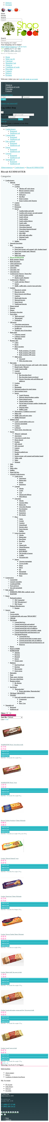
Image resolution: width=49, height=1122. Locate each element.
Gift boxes (13, 322)
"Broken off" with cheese (26, 188)
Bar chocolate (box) (25, 375)
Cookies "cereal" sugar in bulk (9, 1048)
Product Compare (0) (8, 715)
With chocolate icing (25, 361)
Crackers (17, 296)
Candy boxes (19, 476)
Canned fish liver (20, 622)
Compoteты (23, 699)
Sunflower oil (15, 133)
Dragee (12, 310)
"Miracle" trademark (21, 434)
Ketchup (17, 655)
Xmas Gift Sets (14, 472)
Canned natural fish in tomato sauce (26, 626)
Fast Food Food (19, 665)
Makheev (13, 663)
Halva (21, 567)
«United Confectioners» (17, 474)
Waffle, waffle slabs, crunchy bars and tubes (28, 286)
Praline (17, 450)
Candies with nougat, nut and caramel (30, 213)
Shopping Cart (10, 63)
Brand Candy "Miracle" (22, 367)
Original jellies (23, 407)
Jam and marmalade (16, 588)
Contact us (8, 1120)
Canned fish (13, 580)
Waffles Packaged (20, 417)
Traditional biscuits (21, 304)
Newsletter (8, 1090)
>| (7, 1063)
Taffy (11, 464)
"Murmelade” (19, 318)
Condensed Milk (15, 584)
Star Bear (22, 196)
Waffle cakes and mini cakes (23, 415)
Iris (20, 569)
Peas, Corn (22, 703)
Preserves (22, 644)
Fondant (17, 442)
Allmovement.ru (7, 167)
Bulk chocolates (15, 261)
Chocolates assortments (22, 324)
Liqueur (17, 448)
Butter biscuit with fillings (23, 294)
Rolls (16, 348)
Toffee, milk (18, 458)
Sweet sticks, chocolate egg (23, 430)
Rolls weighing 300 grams (27, 355)
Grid (6, 719)
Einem (21, 482)
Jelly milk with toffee (25, 235)
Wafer (16, 460)
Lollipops (18, 428)
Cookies (17, 186)
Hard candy (13, 332)
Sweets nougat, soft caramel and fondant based (29, 456)
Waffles (17, 241)
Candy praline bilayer (26, 221)
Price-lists (8, 69)
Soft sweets (22, 239)
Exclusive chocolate (16, 312)
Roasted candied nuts (21, 452)
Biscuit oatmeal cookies (26, 190)
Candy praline (23, 219)
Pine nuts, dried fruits (16, 679)
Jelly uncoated (19, 446)
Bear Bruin (22, 539)
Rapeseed (13, 131)
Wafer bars (18, 253)
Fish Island (13, 620)
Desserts (17, 205)
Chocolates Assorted (25, 227)
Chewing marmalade (21, 423)
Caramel (17, 184)
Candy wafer (23, 223)
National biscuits (20, 300)
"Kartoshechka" (19, 689)
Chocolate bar (19, 247)
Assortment (18, 436)
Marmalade (18, 387)
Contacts (8, 71)
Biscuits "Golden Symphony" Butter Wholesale (13, 820)
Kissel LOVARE (15, 648)
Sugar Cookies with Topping (28, 201)
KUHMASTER (14, 650)
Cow (20, 492)
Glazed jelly (23, 545)
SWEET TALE (14, 419)
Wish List (8, 1088)
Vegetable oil (10, 160)
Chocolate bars (14, 271)
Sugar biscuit (19, 302)
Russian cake (14, 340)
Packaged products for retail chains (25, 389)
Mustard (17, 657)
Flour (16, 517)
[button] (7, 95)
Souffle (17, 454)
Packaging (18, 207)
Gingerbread (23, 525)
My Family (22, 515)
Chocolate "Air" (15, 269)
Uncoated (22, 359)
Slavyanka (13, 363)
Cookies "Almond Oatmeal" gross (9, 858)
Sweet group (18, 671)
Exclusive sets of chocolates (23, 326)
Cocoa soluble (14, 614)
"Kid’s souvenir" (20, 316)
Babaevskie (22, 480)
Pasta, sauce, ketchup (16, 677)
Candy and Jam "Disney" (22, 282)
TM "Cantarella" (20, 600)
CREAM (12, 618)
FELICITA (22, 511)
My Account (8, 1084)
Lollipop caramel (20, 336)
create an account (31, 79)
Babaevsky (22, 505)
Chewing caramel (20, 334)
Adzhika (17, 652)
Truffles (21, 555)
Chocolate (13, 267)
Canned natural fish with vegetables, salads (28, 630)
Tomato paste (19, 661)
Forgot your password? (9, 103)
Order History (9, 1086)
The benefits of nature (26, 553)
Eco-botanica (23, 509)
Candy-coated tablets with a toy (24, 421)
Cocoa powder (23, 563)
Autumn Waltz (23, 503)
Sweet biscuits (23, 529)
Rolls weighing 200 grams (27, 353)
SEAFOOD (13, 594)
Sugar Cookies (23, 199)
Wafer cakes (18, 357)
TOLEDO (13, 695)
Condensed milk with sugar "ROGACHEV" (23, 616)
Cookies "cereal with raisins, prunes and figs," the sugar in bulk (17, 1010)
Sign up (3, 121)
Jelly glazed (18, 444)
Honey (12, 646)
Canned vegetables (16, 582)
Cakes (16, 342)
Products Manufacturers (17, 606)
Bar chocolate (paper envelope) (28, 377)
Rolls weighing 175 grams (27, 351)
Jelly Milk (22, 233)
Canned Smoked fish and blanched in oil (27, 632)
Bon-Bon (22, 541)
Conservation (10, 135)
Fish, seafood (10, 141)
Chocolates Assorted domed (27, 229)
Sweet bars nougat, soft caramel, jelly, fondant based (31, 249)
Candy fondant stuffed (26, 215)
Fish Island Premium (21, 634)
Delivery (8, 3)
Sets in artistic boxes (21, 391)
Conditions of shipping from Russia (15, 1077)
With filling (18, 338)
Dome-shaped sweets (25, 399)
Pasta (20, 575)
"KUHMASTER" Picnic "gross (9, 782)
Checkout (8, 61)
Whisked (17, 462)
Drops (16, 385)
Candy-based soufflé (21, 369)
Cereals (21, 521)
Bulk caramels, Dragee (17, 259)
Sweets (17, 209)
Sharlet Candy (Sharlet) (22, 278)
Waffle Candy (23, 409)
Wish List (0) (10, 59)
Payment (8, 5)
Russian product (15, 681)
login (21, 79)
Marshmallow (23, 573)
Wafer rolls (18, 413)
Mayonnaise (18, 669)
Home (7, 57)
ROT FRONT (23, 551)
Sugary (17, 559)
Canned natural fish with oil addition (26, 628)
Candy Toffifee (14, 265)
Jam (20, 701)
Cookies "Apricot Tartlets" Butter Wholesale (12, 934)
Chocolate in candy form (22, 438)
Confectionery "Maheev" (17, 280)
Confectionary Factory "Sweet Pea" (21, 274)
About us (8, 65)
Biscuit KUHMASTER (35, 167)
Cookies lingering (24, 192)
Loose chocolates (20, 533)
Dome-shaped (19, 440)
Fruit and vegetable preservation (25, 697)
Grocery (8, 153)
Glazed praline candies (26, 401)
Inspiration (22, 484)
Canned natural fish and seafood (24, 624)
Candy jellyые (23, 217)
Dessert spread (14, 306)
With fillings (23, 496)
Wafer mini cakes (20, 255)
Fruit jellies (13, 314)
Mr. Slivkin (18, 683)
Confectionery (10, 129)
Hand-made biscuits (21, 298)
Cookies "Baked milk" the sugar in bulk (11, 972)
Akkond (12, 182)
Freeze (7, 147)
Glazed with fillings (25, 494)
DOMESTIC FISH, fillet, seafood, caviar (22, 592)
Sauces (17, 659)
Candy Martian (19, 276)
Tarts (11, 466)
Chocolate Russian (25, 507)
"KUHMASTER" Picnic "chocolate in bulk (12, 744)
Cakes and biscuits (16, 263)
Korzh (16, 344)
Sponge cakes (23, 527)
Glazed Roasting (24, 547)
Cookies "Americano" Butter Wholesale (11, 896)
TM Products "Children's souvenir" (25, 411)
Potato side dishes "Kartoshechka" (29, 691)
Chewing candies (24, 225)
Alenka (21, 488)
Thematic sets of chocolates (23, 330)
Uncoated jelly (23, 557)
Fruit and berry (14, 586)
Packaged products (16, 598)
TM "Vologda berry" (21, 602)
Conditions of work (12, 67)
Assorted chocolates (16, 243)
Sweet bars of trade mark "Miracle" (25, 251)
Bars (11, 245)
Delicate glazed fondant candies (29, 397)
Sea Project (13, 687)
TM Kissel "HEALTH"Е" (17, 693)
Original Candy (24, 237)
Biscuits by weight (20, 290)
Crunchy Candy (24, 231)
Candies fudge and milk (26, 211)
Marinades (13, 673)
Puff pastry (22, 194)
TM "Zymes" (18, 604)
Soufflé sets (18, 328)
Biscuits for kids (20, 292)
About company (9, 1073)
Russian (17, 608)
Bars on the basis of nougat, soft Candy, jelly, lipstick (31, 365)
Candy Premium (24, 395)
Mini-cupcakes (19, 346)
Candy (21, 490)
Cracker (17, 203)
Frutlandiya (18, 320)
